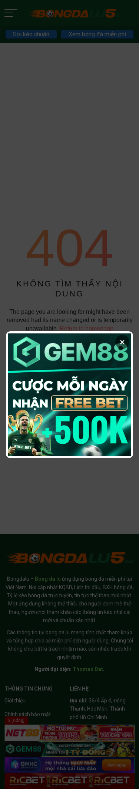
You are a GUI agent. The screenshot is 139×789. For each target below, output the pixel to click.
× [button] (122, 342)
